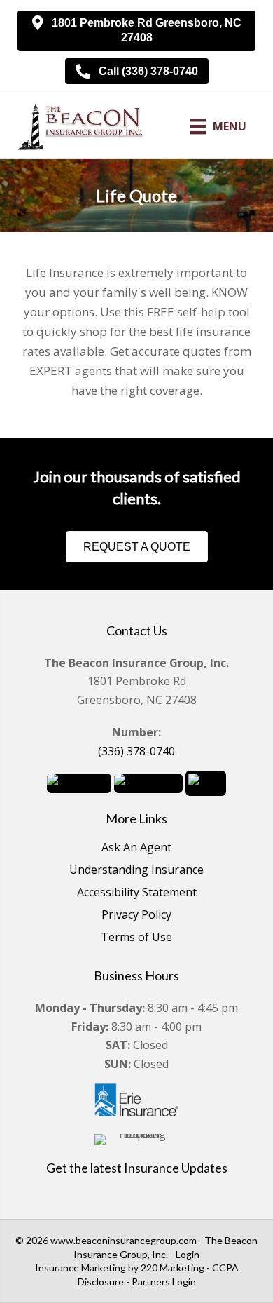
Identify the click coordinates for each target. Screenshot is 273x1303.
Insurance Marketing (80, 1268)
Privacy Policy (137, 915)
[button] (136, 31)
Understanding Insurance (136, 870)
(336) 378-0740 (136, 751)
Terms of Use (136, 938)
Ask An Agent (137, 848)
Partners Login (164, 1282)
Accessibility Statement (137, 893)
